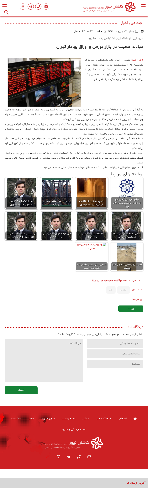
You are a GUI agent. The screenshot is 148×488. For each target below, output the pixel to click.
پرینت (131, 308)
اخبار (111, 289)
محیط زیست (69, 419)
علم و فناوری (48, 419)
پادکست (16, 419)
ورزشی (85, 419)
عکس (31, 419)
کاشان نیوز (138, 60)
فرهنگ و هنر (103, 419)
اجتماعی (123, 289)
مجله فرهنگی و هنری (74, 429)
